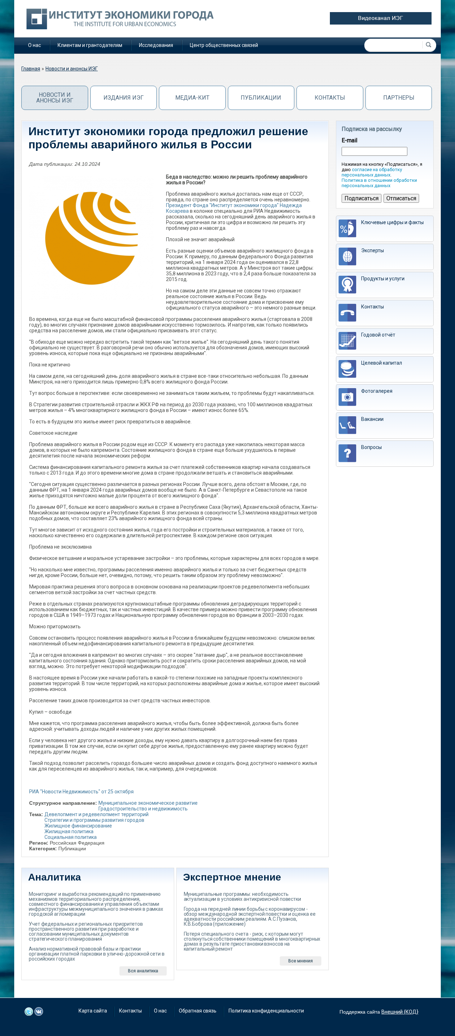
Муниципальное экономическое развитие (148, 803)
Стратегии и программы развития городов (94, 820)
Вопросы (371, 447)
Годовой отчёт (378, 335)
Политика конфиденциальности (266, 1011)
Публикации (261, 97)
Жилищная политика (68, 831)
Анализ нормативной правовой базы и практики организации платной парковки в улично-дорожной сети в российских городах (97, 954)
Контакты (330, 97)
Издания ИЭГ (123, 97)
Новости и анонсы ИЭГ (72, 69)
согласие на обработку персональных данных (372, 172)
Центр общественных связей (224, 45)
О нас (34, 45)
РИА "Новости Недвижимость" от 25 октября (81, 791)
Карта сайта (93, 1011)
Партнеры (398, 97)
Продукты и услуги (383, 278)
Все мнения (300, 960)
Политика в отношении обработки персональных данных (379, 183)
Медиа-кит (192, 97)
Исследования (156, 45)
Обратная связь (197, 1011)
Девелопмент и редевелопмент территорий (96, 814)
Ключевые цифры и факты (392, 222)
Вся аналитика (143, 970)
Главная (30, 69)
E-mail (349, 140)
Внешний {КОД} (399, 1012)
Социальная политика (70, 837)
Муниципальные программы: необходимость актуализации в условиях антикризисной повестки (242, 896)
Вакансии (372, 419)
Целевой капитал (381, 363)
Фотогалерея (376, 391)
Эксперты (372, 250)
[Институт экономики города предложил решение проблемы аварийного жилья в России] (91, 238)
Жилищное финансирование (78, 826)
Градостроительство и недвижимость (143, 809)
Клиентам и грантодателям (90, 45)
